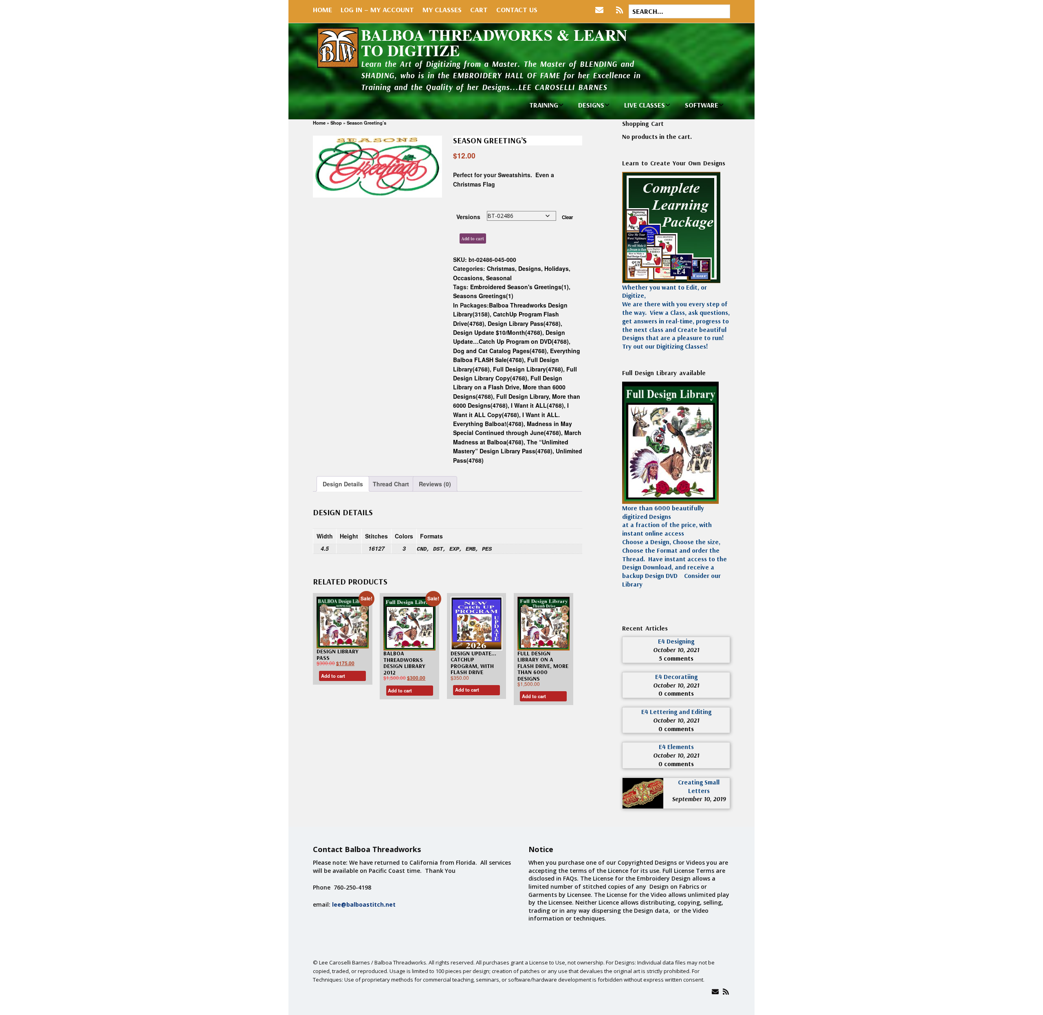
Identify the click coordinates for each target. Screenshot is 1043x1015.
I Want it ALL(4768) (537, 405)
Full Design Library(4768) (528, 369)
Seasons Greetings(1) (483, 296)
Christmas (501, 268)
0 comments (676, 693)
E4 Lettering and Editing (676, 711)
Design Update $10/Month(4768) (497, 332)
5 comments (676, 658)
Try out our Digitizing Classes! (665, 346)
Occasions (468, 278)
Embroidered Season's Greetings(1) (519, 287)
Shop (336, 122)
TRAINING (543, 105)
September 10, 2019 (699, 799)
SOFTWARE (701, 105)
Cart (479, 9)
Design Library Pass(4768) (524, 323)
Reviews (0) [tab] (435, 484)
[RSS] (619, 10)
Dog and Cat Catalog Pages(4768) (500, 351)
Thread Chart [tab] (391, 484)
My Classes (442, 9)
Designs (529, 268)
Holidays (556, 268)
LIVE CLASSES (644, 105)
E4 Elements (676, 747)
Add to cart (472, 238)
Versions (468, 217)
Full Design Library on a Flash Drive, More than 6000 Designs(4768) (509, 387)
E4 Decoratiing (676, 676)
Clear (567, 217)
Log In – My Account (377, 9)
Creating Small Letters (699, 786)
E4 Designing (676, 641)
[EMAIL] (601, 10)
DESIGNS (591, 105)
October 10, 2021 (676, 650)
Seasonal (499, 278)
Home (322, 9)
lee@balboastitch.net (364, 904)
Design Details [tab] (343, 484)
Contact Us (516, 9)
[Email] (715, 991)
